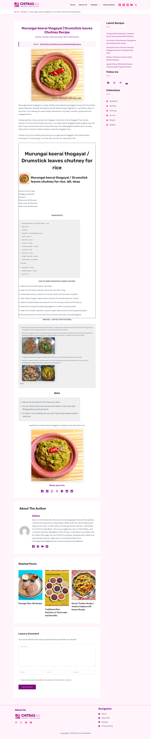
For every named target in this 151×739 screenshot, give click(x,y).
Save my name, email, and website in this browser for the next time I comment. (46, 680)
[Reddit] (72, 491)
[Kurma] (110, 115)
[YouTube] (131, 4)
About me (83, 5)
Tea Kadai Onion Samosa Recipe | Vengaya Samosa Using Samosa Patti (120, 50)
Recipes (94, 5)
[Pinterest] (127, 4)
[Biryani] (110, 120)
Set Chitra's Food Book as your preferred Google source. (60, 44)
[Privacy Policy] (105, 726)
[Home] (102, 713)
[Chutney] (111, 110)
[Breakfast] (112, 101)
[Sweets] (110, 125)
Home (72, 5)
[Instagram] (123, 4)
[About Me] (104, 718)
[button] (98, 5)
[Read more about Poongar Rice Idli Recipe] (30, 585)
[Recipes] (103, 722)
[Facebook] (119, 4)
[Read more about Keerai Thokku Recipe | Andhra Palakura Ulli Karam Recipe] (84, 585)
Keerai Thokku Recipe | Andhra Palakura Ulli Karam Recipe (83, 606)
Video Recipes (109, 5)
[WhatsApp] (52, 491)
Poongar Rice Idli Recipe (30, 603)
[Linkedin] (67, 491)
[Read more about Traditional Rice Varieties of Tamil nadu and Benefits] (57, 588)
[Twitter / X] (57, 491)
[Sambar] (111, 106)
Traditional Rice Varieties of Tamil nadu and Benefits (56, 612)
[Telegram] (62, 491)
